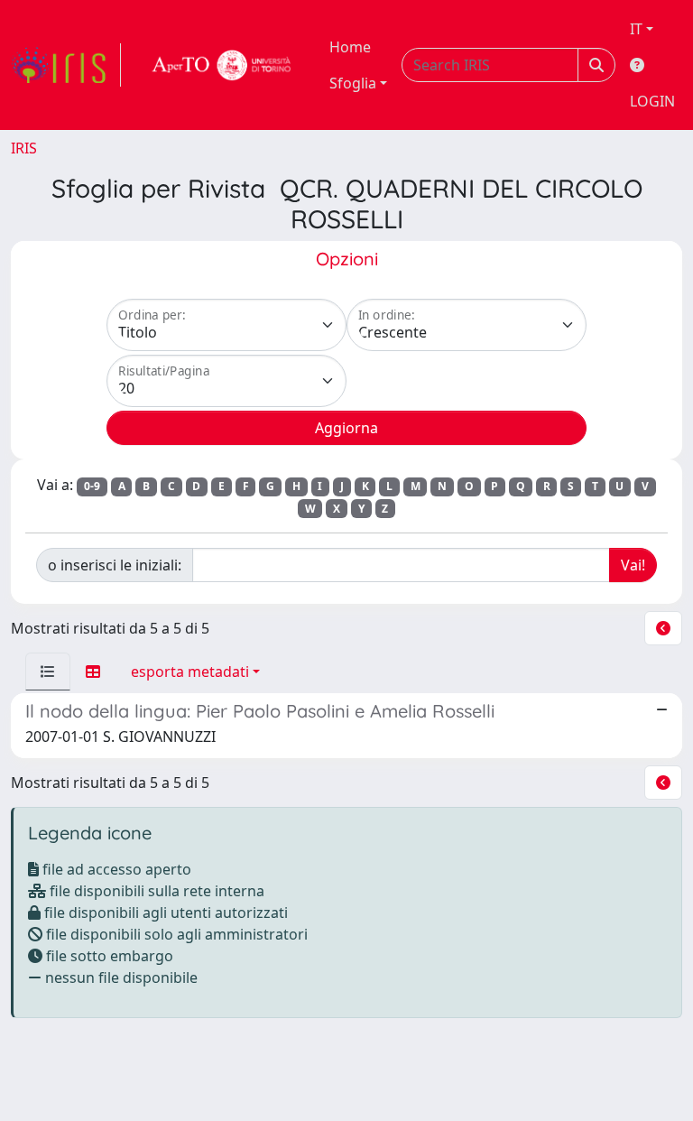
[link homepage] (66, 65)
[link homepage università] (222, 65)
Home (350, 47)
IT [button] (636, 29)
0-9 (92, 486)
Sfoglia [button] (352, 83)
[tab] (47, 671)
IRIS (24, 148)
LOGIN (652, 101)
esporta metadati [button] (190, 671)
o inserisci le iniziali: (114, 565)
